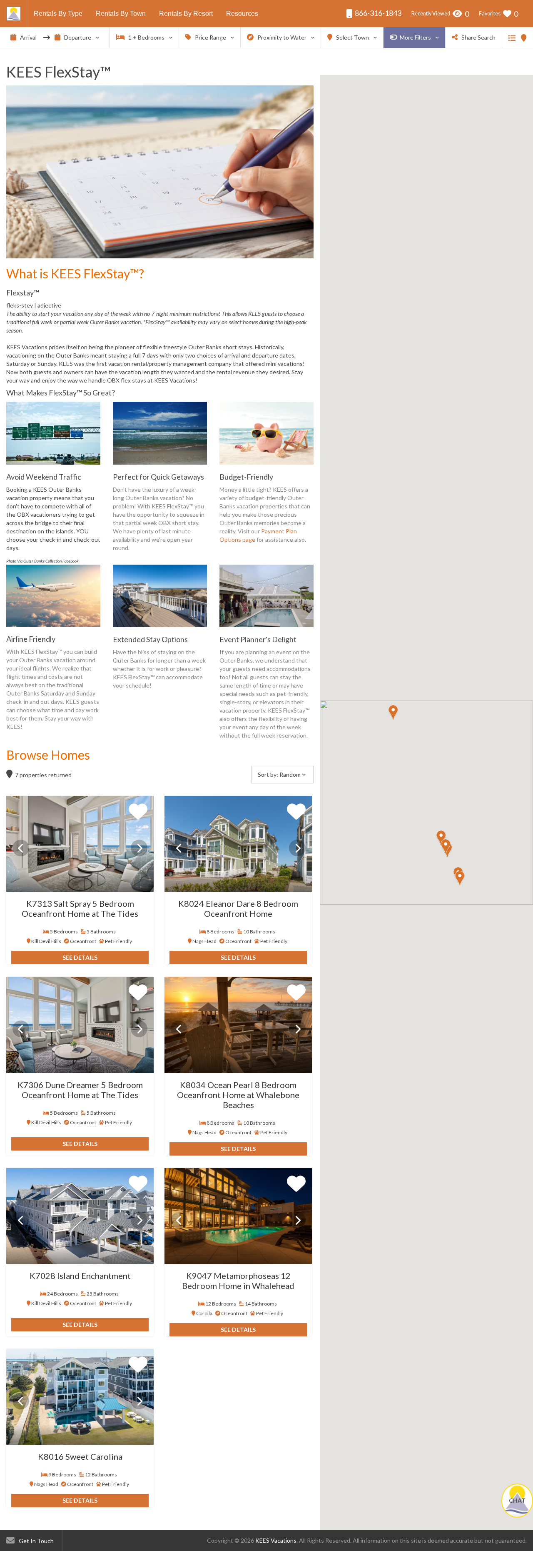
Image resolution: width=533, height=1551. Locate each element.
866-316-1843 (377, 13)
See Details (79, 957)
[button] (393, 712)
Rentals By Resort (186, 13)
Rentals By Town (121, 13)
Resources (242, 13)
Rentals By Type (58, 13)
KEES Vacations (275, 1540)
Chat (517, 1500)
